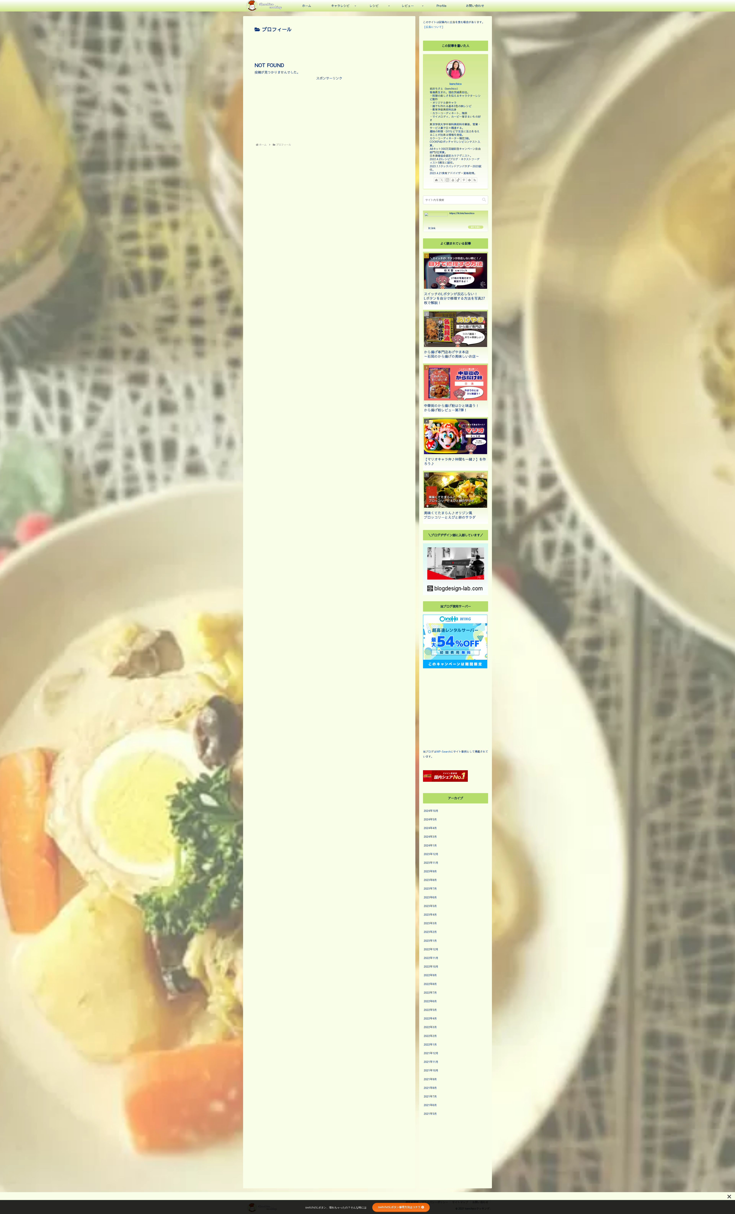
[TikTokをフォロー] (458, 179)
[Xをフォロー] (441, 179)
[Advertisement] (329, 44)
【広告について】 (433, 27)
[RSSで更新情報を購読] (474, 179)
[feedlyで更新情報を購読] (469, 179)
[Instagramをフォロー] (447, 179)
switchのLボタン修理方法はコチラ (399, 1207)
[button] (484, 200)
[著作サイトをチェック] (436, 179)
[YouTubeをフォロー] (452, 179)
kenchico (456, 84)
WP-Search (443, 751)
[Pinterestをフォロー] (463, 179)
